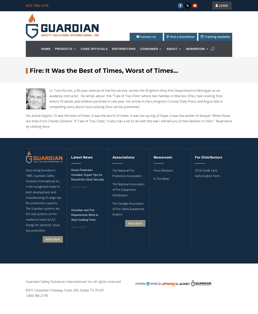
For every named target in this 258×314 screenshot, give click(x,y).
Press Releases (163, 170)
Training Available (217, 37)
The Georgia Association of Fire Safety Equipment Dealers (128, 209)
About (172, 48)
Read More (53, 239)
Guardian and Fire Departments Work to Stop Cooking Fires (84, 214)
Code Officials (94, 48)
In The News (161, 179)
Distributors (124, 48)
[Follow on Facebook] (180, 5)
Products (63, 48)
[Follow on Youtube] (195, 5)
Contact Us (148, 37)
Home (46, 48)
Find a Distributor (182, 37)
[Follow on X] (187, 5)
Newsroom (195, 48)
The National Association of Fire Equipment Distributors (128, 189)
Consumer (149, 48)
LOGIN (223, 5)
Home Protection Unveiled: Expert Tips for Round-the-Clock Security (87, 174)
